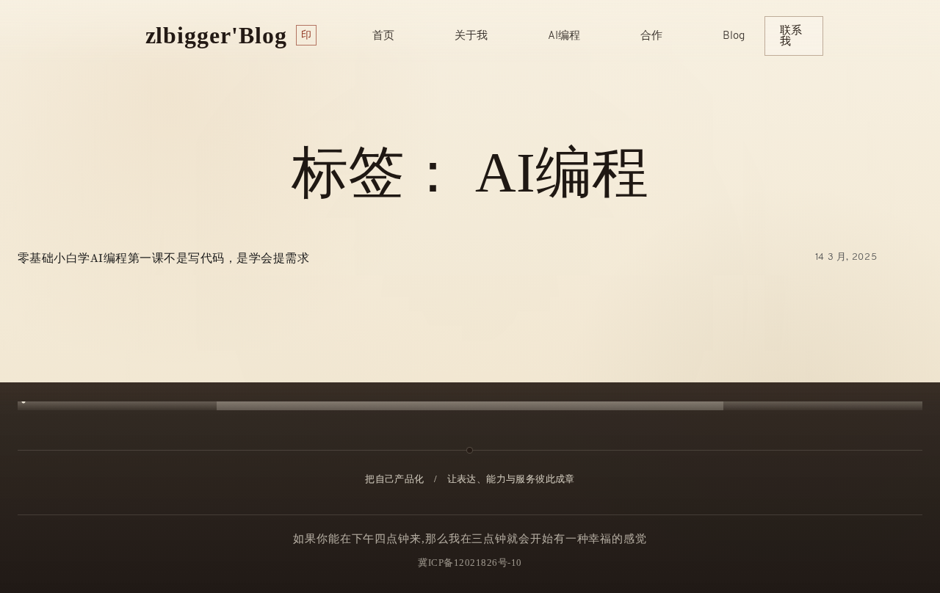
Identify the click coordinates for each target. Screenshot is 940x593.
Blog (734, 36)
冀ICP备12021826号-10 (470, 562)
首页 (383, 36)
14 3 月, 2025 (846, 257)
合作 (651, 36)
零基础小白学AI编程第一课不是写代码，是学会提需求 (163, 258)
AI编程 (564, 36)
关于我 (471, 36)
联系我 (791, 35)
